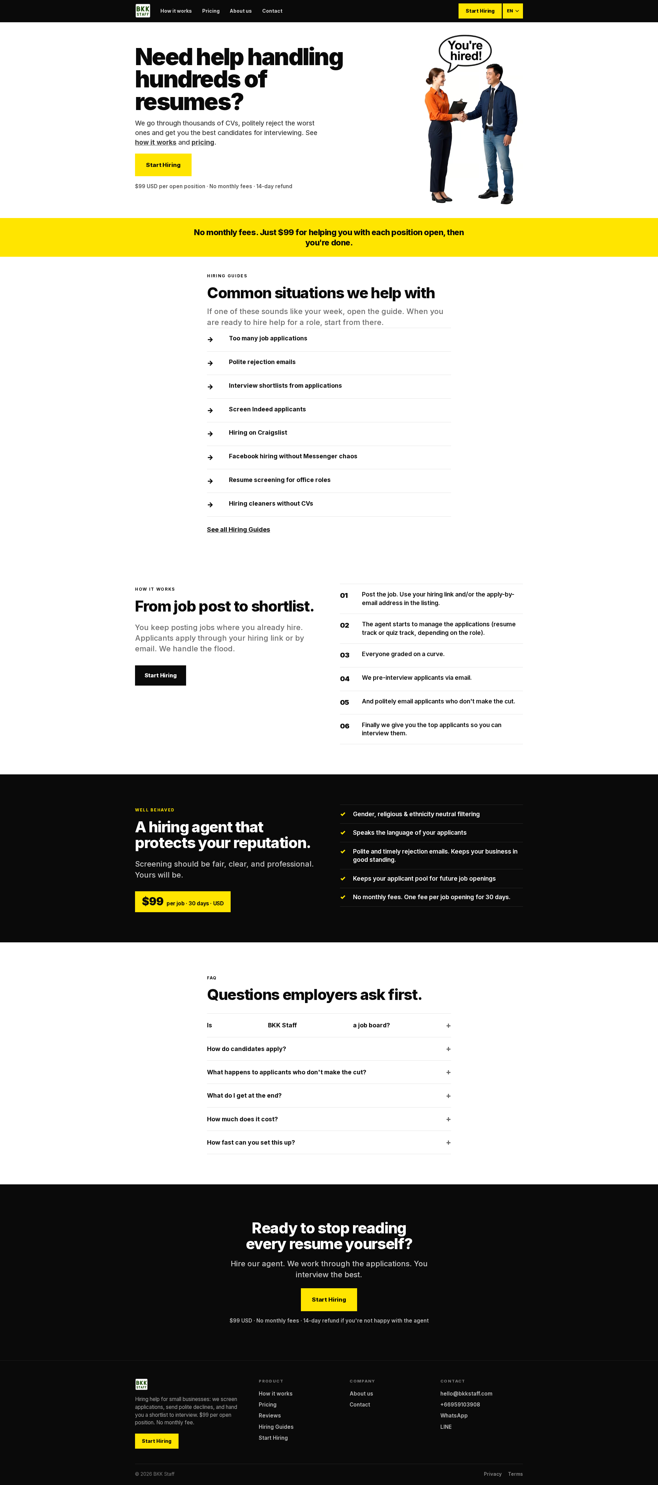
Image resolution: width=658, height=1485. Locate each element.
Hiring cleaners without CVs (271, 503)
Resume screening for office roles (280, 479)
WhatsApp (454, 1415)
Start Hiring (480, 11)
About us (241, 11)
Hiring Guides (276, 1427)
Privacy (493, 1474)
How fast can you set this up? (251, 1142)
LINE (446, 1427)
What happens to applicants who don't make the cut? (286, 1072)
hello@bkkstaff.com (466, 1393)
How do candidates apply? (246, 1048)
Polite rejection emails (262, 361)
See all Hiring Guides (238, 529)
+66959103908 (460, 1404)
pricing (203, 142)
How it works (176, 11)
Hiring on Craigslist (258, 432)
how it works (155, 142)
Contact (272, 11)
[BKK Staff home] (142, 11)
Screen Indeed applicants (267, 409)
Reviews (270, 1415)
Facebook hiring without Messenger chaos (293, 456)
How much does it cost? (242, 1119)
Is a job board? (298, 1025)
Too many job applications (268, 338)
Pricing (211, 11)
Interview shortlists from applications (285, 385)
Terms (515, 1474)
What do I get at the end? (244, 1095)
